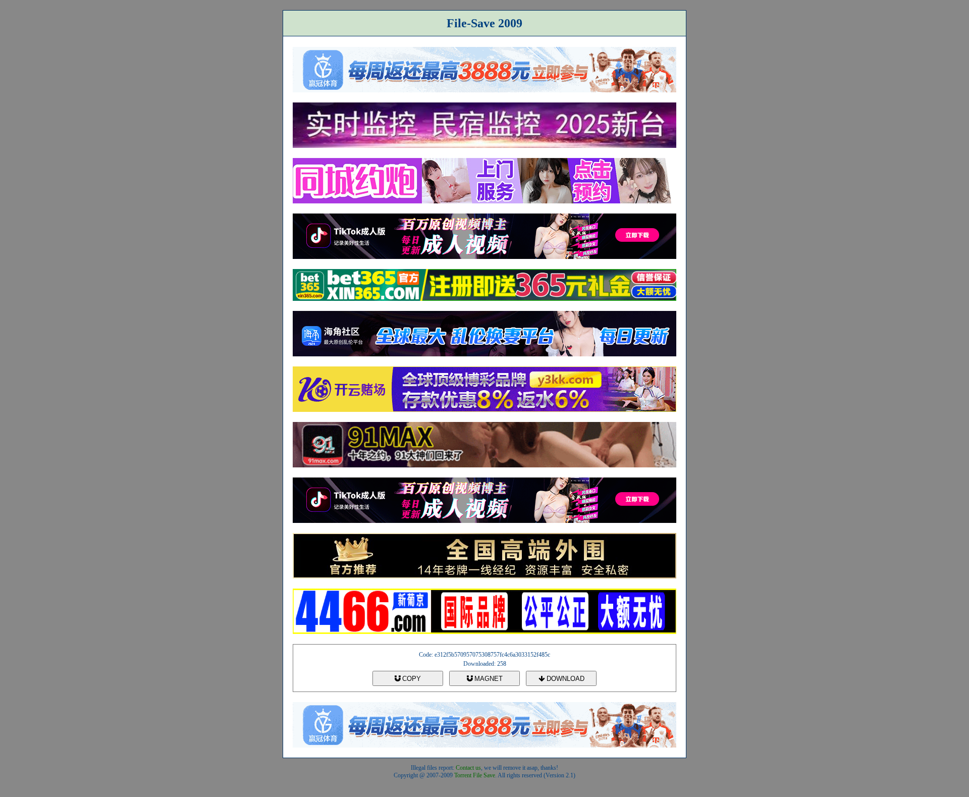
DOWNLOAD (564, 678)
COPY (410, 678)
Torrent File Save (474, 775)
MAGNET (487, 678)
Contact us (468, 767)
